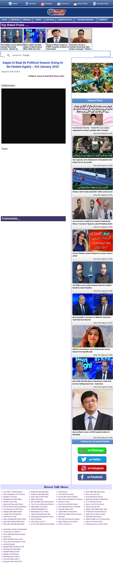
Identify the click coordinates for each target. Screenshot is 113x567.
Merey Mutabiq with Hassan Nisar (14, 519)
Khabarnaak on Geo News (40, 511)
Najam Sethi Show (37, 499)
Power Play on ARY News (39, 497)
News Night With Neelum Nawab (14, 534)
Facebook (32, 3)
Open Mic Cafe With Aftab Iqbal (13, 524)
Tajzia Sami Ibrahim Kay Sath (40, 514)
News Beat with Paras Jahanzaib (69, 506)
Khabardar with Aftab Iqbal (39, 492)
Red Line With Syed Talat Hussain (42, 502)
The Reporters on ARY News (13, 509)
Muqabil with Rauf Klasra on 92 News (13, 547)
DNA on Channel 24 (64, 524)
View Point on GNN (9, 516)
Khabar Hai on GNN (10, 502)
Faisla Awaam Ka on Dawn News (97, 524)
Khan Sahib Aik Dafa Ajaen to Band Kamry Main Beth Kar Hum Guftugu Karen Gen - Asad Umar (33, 47)
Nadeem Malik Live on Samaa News (98, 519)
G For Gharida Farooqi (93, 502)
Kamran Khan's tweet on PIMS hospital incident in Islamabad (57, 47)
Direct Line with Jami (92, 494)
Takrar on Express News (94, 521)
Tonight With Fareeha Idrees (67, 511)
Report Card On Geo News (95, 504)
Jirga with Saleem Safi (65, 509)
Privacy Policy (82, 3)
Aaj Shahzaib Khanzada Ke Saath (42, 516)
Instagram (48, 3)
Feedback (103, 20)
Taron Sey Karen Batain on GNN (14, 541)
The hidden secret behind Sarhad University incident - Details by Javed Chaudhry (12, 47)
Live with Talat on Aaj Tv (11, 559)
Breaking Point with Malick (12, 549)
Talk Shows (15, 20)
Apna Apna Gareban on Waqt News (15, 529)
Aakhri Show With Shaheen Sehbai (69, 514)
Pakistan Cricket (63, 502)
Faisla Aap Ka (62, 492)
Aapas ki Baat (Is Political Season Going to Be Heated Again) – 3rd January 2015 (32, 64)
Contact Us (65, 3)
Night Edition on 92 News (39, 506)
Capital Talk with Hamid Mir (12, 514)
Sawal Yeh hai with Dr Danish (95, 514)
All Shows (27, 20)
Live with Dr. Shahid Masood (12, 492)
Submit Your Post (65, 20)
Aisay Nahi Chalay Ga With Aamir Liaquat (97, 499)
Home (4, 20)
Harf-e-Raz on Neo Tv (38, 521)
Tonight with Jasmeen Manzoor (96, 511)
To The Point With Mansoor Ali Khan (43, 524)
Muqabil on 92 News (10, 497)
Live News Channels (85, 20)
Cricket (38, 20)
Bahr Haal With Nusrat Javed (13, 539)
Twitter (14, 3)
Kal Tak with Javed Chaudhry (68, 497)
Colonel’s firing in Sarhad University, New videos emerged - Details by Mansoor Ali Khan (80, 47)
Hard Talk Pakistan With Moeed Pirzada (13, 522)
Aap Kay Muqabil (9, 544)
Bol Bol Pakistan (36, 519)
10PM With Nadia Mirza (93, 516)
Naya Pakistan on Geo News (68, 521)
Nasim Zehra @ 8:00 (93, 506)
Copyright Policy (102, 3)
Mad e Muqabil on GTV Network (14, 494)
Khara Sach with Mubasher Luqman (70, 499)
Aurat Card (7, 537)
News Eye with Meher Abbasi (68, 504)
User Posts (50, 20)
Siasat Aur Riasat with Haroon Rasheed (13, 504)
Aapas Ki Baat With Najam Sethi (50, 76)
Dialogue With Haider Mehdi (12, 511)
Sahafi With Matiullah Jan (39, 509)
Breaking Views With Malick (12, 499)
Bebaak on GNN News (11, 554)
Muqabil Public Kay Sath (11, 551)
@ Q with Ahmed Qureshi (94, 497)
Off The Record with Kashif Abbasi (14, 506)
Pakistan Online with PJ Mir (12, 561)
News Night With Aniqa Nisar (95, 492)
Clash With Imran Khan (66, 494)
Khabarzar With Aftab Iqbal (40, 494)
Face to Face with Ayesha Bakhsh (42, 504)
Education (61, 516)
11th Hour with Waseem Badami (69, 519)
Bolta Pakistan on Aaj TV (11, 556)
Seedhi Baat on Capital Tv (12, 532)
